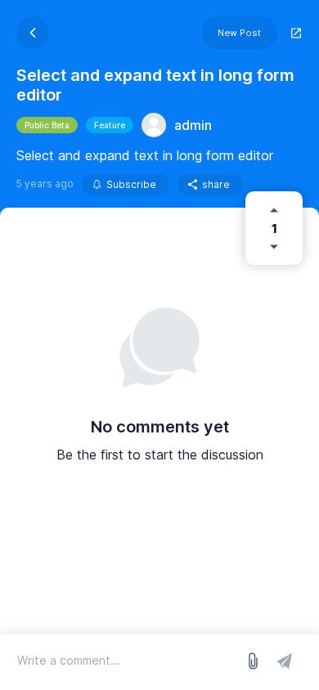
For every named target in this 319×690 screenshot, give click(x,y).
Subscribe (131, 184)
